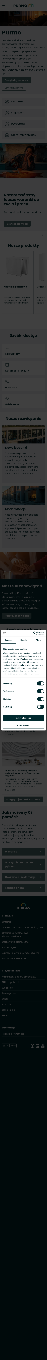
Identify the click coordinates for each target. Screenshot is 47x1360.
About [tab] (38, 640)
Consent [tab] (8, 640)
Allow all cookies (23, 718)
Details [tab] (23, 640)
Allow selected (23, 725)
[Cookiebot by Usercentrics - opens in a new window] (33, 633)
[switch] (40, 691)
